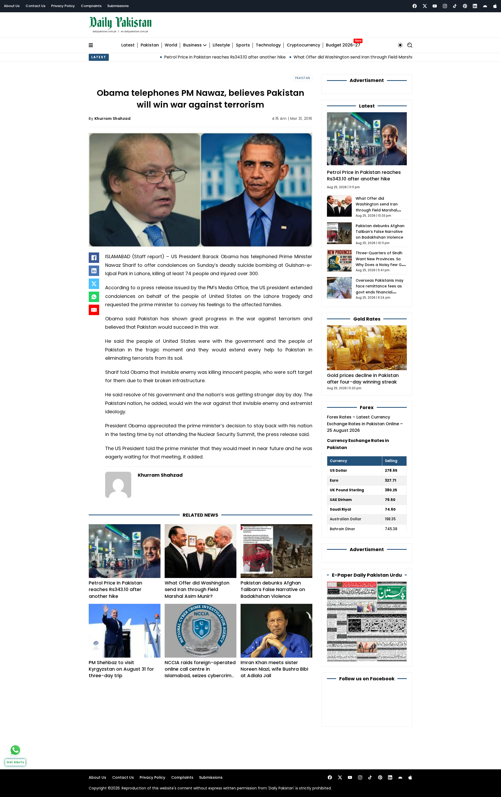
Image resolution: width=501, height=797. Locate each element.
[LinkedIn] (94, 270)
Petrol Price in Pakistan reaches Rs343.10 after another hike (144, 57)
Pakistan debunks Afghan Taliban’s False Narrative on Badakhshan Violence (273, 589)
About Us (12, 5)
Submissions (118, 5)
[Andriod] (485, 6)
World (171, 45)
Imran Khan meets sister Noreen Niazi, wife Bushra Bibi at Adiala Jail (274, 669)
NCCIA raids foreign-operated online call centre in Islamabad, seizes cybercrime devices (200, 672)
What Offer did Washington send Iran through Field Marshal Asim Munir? (286, 57)
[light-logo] (122, 25)
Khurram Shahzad (112, 118)
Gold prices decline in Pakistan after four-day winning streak (363, 378)
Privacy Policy (63, 5)
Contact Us (35, 5)
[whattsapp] (15, 750)
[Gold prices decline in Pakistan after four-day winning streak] (367, 347)
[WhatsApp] (94, 297)
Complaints (91, 5)
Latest (128, 45)
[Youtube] (435, 6)
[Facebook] (415, 6)
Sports (243, 45)
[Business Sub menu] (205, 45)
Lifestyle (221, 45)
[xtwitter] (425, 6)
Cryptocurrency (303, 45)
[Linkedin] (475, 6)
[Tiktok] (455, 6)
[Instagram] (445, 6)
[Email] (94, 310)
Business (192, 45)
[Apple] (495, 6)
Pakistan (150, 45)
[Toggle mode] (400, 45)
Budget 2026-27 (343, 45)
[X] (94, 284)
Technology (268, 45)
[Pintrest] (465, 6)
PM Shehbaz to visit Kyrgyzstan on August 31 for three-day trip (121, 669)
